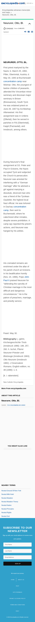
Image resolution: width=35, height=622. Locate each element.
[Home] (12, 3)
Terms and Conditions (17, 604)
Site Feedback (17, 592)
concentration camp (12, 81)
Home (12, 579)
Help (17, 586)
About (16, 405)
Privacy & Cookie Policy (17, 598)
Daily (17, 611)
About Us (21, 579)
